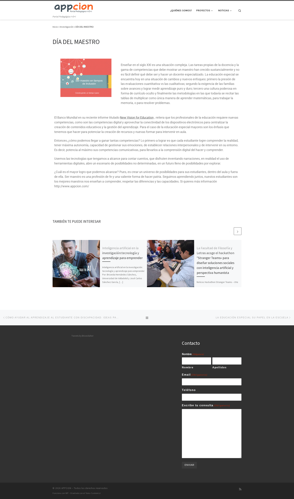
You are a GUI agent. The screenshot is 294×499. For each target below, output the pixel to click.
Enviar (189, 465)
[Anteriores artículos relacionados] (229, 231)
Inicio (55, 26)
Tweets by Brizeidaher (82, 335)
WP (67, 493)
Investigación (67, 26)
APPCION (66, 488)
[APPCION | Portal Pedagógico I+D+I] (74, 8)
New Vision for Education (137, 117)
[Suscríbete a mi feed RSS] (240, 489)
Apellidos (219, 367)
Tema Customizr (93, 493)
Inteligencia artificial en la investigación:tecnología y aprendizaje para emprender (122, 253)
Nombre (187, 367)
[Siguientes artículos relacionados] (237, 231)
